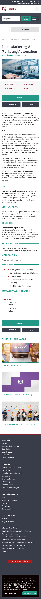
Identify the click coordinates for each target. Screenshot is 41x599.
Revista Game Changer (10, 500)
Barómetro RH (7, 509)
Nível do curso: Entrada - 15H (14, 55)
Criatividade (14, 39)
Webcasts (5, 503)
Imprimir (12, 104)
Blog (3, 497)
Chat (32, 105)
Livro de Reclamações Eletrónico (14, 537)
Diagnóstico (6, 449)
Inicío (4, 39)
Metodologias (7, 452)
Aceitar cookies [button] (30, 593)
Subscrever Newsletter (20, 561)
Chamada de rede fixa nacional (28, 3)
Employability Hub (8, 479)
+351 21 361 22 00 (33, 1)
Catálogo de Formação (10, 488)
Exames (5, 518)
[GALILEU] (4, 9)
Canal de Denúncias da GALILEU (14, 545)
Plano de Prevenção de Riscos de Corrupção (18, 543)
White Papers (7, 506)
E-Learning (6, 482)
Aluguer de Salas (8, 521)
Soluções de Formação (10, 446)
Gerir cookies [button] (10, 593)
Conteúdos (35, 18)
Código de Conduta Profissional (13, 540)
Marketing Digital (29, 39)
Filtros (36, 23)
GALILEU (5, 443)
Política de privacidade (10, 534)
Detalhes (25, 29)
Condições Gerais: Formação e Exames (16, 531)
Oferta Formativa (8, 458)
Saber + (20, 98)
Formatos (5, 455)
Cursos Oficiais (7, 485)
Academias (6, 476)
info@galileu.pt (17, 1)
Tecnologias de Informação (12, 473)
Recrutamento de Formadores (13, 548)
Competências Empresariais (12, 467)
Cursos (25, 18)
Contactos (5, 551)
